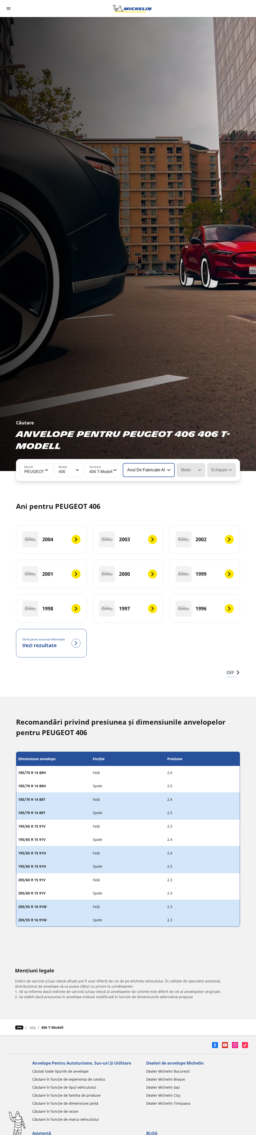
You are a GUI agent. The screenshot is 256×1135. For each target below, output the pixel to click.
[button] (46, 470)
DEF (230, 672)
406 (33, 1027)
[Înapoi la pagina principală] (132, 8)
